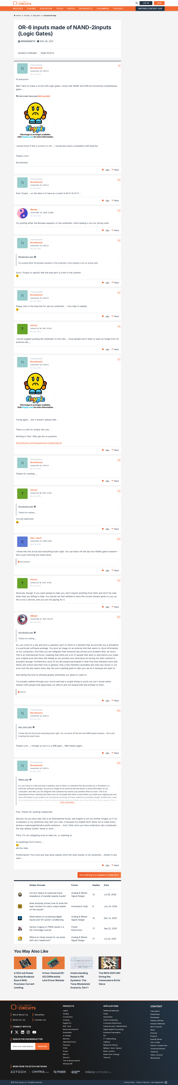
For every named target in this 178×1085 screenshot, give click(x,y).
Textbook (154, 1052)
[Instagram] (28, 1032)
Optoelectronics (69, 1042)
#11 (119, 580)
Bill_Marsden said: (25, 257)
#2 (119, 180)
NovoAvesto (28, 41)
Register (42, 1046)
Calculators (155, 1011)
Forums (31, 8)
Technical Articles (157, 1049)
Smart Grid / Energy (111, 1054)
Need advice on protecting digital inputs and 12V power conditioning (46, 918)
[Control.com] (40, 1072)
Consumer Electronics (112, 1023)
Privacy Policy (129, 1082)
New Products (156, 1027)
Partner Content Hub (150, 8)
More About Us (20, 1014)
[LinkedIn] (22, 1032)
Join (159, 3)
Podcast (118, 8)
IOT (104, 1036)
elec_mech (36, 538)
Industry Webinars (157, 1024)
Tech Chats (155, 1042)
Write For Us (19, 1020)
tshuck (33, 325)
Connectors (68, 1017)
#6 (119, 326)
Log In (146, 3)
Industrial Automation (112, 1032)
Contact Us (40, 1020)
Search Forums (27, 53)
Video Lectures (156, 1055)
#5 (119, 293)
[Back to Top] (165, 1082)
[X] (16, 1032)
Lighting (106, 1042)
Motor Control (109, 1051)
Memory (66, 1039)
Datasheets (85, 8)
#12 (118, 617)
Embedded (67, 1032)
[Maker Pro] (75, 1071)
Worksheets (155, 1058)
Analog (66, 1014)
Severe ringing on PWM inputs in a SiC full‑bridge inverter (46, 928)
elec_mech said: (25, 727)
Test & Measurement (71, 1060)
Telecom (106, 1057)
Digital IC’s (67, 1023)
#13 (118, 711)
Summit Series (156, 1039)
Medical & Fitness (110, 1045)
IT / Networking (109, 1039)
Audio (105, 1014)
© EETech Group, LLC (19, 1082)
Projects (153, 1036)
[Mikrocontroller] (98, 1072)
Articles (18, 8)
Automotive (107, 1017)
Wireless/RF (68, 1064)
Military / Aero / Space (112, 1048)
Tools (59, 8)
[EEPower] (60, 1072)
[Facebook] (12, 1032)
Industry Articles (157, 1020)
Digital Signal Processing (113, 1029)
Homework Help (79, 906)
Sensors (66, 1057)
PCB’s (65, 1048)
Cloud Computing (110, 1020)
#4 (119, 240)
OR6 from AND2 (44, 96)
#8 (119, 460)
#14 (118, 763)
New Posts (47, 53)
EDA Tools (67, 1026)
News (152, 1030)
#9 (119, 491)
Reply (116, 170)
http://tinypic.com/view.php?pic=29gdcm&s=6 (39, 443)
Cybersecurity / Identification (115, 1026)
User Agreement (157, 1082)
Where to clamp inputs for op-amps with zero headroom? (47, 939)
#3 (119, 211)
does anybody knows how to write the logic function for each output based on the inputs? (48, 906)
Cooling (66, 1020)
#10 (118, 539)
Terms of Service (142, 1082)
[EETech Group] (18, 1072)
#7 (119, 359)
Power (65, 1051)
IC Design (67, 1036)
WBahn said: (23, 779)
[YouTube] (34, 1032)
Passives (66, 1045)
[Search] (137, 3)
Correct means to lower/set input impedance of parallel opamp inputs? (47, 894)
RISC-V (66, 1054)
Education (46, 8)
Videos (71, 8)
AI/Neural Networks (111, 1011)
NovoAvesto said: (25, 506)
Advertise (39, 1014)
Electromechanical (70, 1029)
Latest (65, 1011)
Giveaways (103, 8)
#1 (119, 66)
